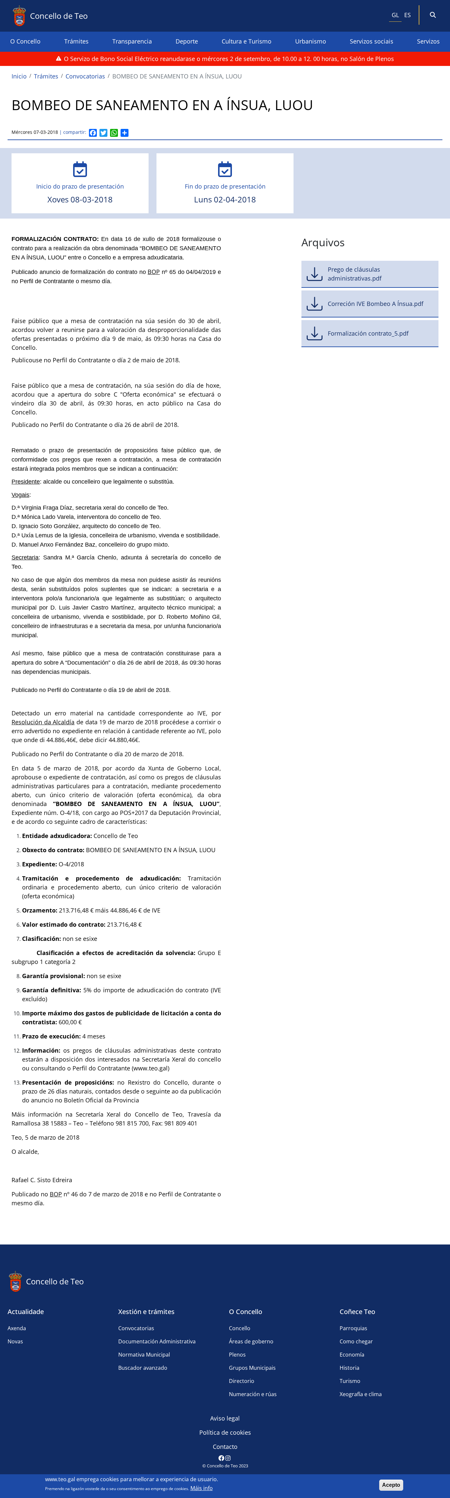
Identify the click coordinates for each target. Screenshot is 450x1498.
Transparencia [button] (132, 41)
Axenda (17, 1328)
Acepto (391, 1485)
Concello (239, 1328)
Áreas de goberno (251, 1341)
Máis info (201, 1488)
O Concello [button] (25, 41)
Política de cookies (225, 1432)
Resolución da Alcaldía (43, 722)
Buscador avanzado (142, 1367)
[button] (432, 14)
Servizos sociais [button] (371, 41)
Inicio (19, 76)
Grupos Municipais (252, 1367)
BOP (154, 272)
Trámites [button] (76, 41)
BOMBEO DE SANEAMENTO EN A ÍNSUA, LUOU (177, 76)
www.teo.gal (60, 1479)
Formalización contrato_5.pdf (368, 333)
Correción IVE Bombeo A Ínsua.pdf (375, 304)
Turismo (350, 1381)
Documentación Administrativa (157, 1341)
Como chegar (356, 1341)
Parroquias (353, 1328)
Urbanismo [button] (310, 41)
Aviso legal (225, 1418)
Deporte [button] (187, 41)
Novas (15, 1341)
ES (407, 15)
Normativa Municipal (144, 1354)
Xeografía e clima (361, 1394)
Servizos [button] (428, 41)
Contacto (225, 1447)
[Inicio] (21, 15)
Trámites (46, 76)
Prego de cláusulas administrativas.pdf (354, 273)
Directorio (241, 1381)
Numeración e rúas (253, 1394)
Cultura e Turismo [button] (246, 41)
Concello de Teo (59, 15)
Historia (349, 1367)
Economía (352, 1354)
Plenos (237, 1354)
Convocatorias (85, 76)
